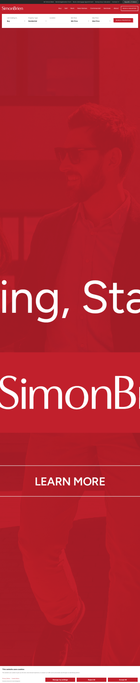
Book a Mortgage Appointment (83, 2)
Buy (60, 8)
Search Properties (123, 20)
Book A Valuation (129, 8)
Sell (66, 8)
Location (52, 18)
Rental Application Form (63, 2)
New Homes (82, 8)
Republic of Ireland (130, 2)
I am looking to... (12, 18)
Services (107, 8)
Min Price (74, 18)
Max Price (95, 18)
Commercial (95, 8)
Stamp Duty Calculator (102, 2)
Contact (115, 2)
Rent (72, 8)
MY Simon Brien (49, 2)
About (116, 8)
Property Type (33, 18)
